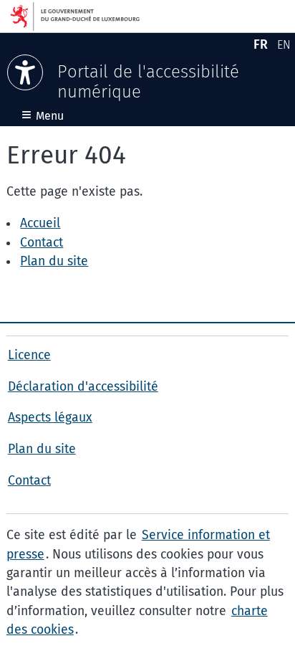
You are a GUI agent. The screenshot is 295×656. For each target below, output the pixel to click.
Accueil (40, 223)
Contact (41, 242)
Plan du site (54, 261)
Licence (29, 355)
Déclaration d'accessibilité (83, 386)
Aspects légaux (50, 417)
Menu (42, 116)
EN (286, 47)
